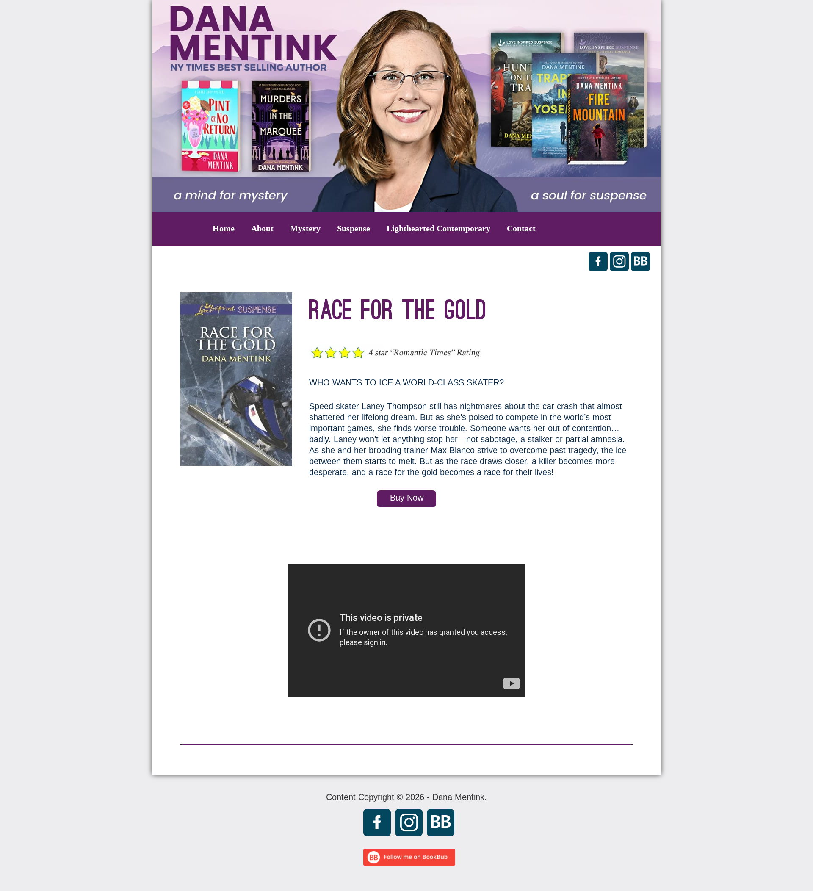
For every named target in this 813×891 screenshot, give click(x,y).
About (262, 228)
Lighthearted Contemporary (438, 228)
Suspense (353, 228)
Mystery (305, 228)
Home (224, 228)
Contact (521, 228)
